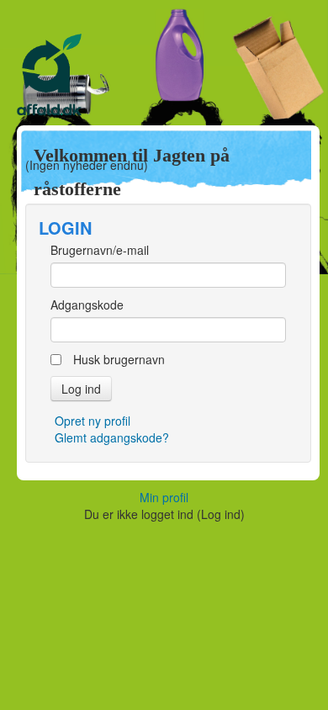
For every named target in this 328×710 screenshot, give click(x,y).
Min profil (164, 497)
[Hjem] (164, 79)
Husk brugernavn (119, 359)
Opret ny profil (92, 420)
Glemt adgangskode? (112, 437)
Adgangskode (87, 304)
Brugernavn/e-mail (99, 249)
